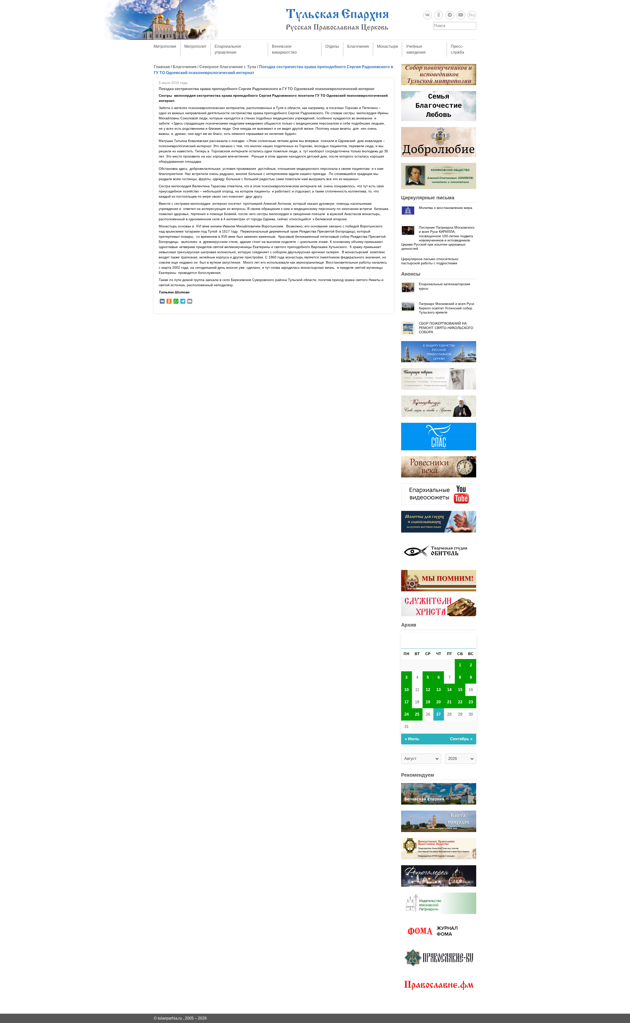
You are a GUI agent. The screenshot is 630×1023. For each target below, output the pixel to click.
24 (406, 714)
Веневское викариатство (284, 49)
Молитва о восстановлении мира (445, 208)
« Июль (412, 739)
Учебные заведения (415, 49)
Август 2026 (439, 641)
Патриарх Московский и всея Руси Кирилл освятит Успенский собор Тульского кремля (446, 308)
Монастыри (387, 46)
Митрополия (165, 46)
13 (438, 690)
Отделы (332, 46)
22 (460, 702)
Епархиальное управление (228, 49)
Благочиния (358, 46)
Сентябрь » (461, 739)
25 (417, 714)
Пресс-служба (457, 49)
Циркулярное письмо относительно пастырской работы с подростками (429, 261)
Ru (472, 15)
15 (460, 690)
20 (438, 702)
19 (428, 702)
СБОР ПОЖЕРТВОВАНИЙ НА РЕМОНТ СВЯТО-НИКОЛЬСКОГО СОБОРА (446, 327)
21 (449, 702)
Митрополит (195, 46)
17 (406, 702)
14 (449, 690)
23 (471, 702)
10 (406, 690)
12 (428, 690)
